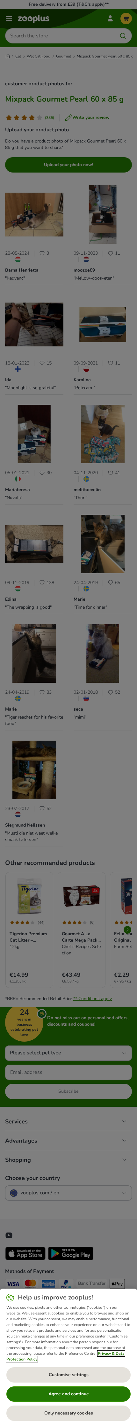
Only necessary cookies (68, 1413)
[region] (68, 1357)
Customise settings (69, 1375)
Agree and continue (68, 1394)
